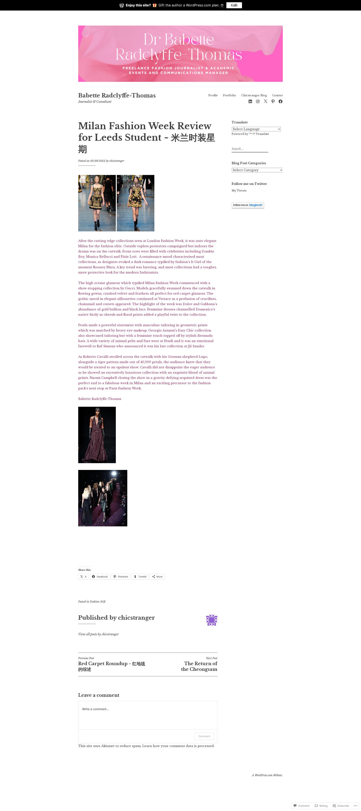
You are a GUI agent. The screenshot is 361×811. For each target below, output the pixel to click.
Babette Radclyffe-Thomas (117, 95)
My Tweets (239, 190)
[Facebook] (280, 101)
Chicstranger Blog (254, 95)
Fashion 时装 (97, 601)
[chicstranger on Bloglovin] (248, 206)
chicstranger (116, 161)
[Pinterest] (273, 101)
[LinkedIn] (250, 101)
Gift (234, 5)
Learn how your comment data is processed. (178, 746)
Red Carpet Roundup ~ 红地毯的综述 (111, 664)
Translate (262, 134)
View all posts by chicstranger (98, 634)
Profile (213, 95)
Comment (204, 736)
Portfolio (229, 95)
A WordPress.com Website (267, 775)
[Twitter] (265, 101)
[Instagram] (258, 101)
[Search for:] (249, 149)
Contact (277, 95)
